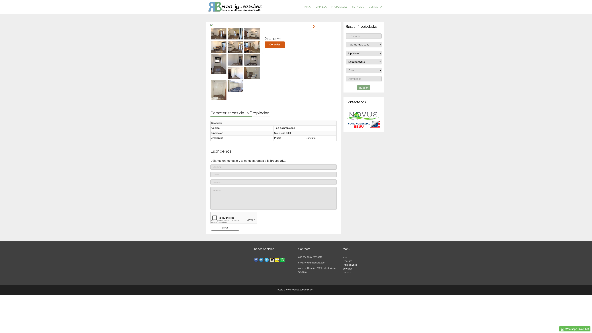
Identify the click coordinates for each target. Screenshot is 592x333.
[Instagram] (272, 258)
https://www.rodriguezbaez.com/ (296, 289)
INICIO (307, 6)
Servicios (358, 6)
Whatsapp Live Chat (577, 329)
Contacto (375, 6)
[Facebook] (256, 258)
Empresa (321, 6)
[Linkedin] (261, 258)
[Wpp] (282, 258)
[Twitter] (267, 258)
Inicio (345, 257)
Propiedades (339, 6)
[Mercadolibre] (277, 258)
